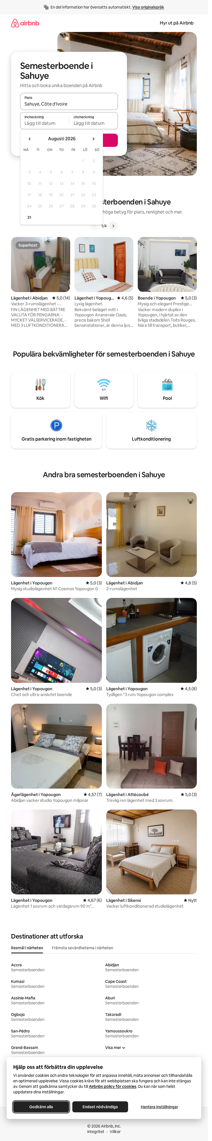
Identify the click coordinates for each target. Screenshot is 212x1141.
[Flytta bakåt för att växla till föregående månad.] (29, 139)
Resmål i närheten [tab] (27, 947)
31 (29, 217)
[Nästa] (113, 226)
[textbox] (45, 123)
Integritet (95, 1131)
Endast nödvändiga (100, 1106)
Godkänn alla (41, 1106)
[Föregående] (94, 226)
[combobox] (69, 104)
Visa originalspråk (148, 7)
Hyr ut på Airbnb (177, 23)
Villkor (115, 1131)
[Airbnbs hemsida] (25, 23)
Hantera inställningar (159, 1106)
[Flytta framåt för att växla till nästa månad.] (93, 139)
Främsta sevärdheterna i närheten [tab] (82, 947)
